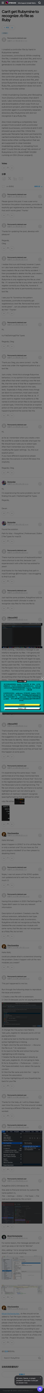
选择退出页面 (27, 699)
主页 (11, 3)
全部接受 (22, 705)
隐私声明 (28, 695)
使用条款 (35, 695)
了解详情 (29, 690)
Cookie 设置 (22, 708)
